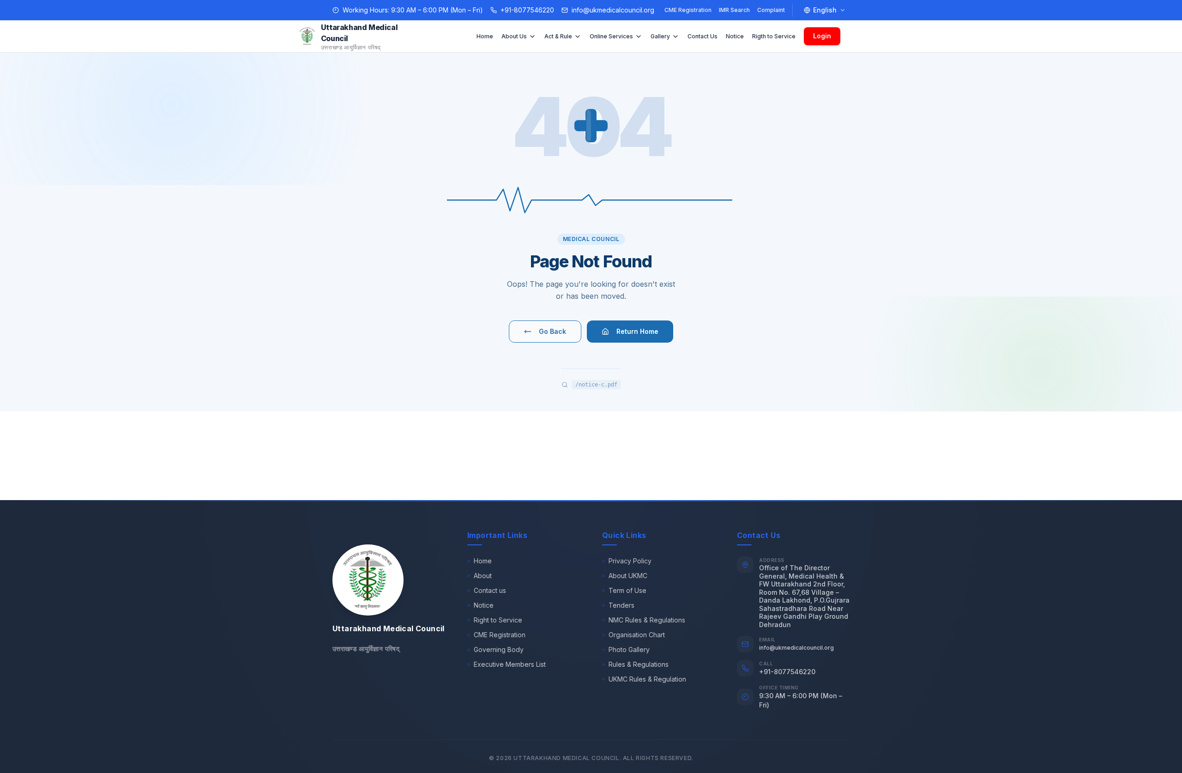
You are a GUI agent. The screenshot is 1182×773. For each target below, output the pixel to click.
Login (822, 36)
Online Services (611, 36)
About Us (514, 36)
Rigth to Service (774, 36)
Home (484, 36)
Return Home (637, 331)
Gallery (660, 36)
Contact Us (702, 36)
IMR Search (734, 9)
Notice (735, 36)
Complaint (771, 9)
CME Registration (688, 9)
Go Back (552, 331)
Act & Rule (558, 36)
